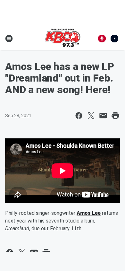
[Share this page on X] (91, 115)
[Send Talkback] (102, 38)
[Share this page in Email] (103, 115)
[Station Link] (62, 38)
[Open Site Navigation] (9, 38)
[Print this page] (115, 115)
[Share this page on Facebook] (78, 115)
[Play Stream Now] (114, 38)
